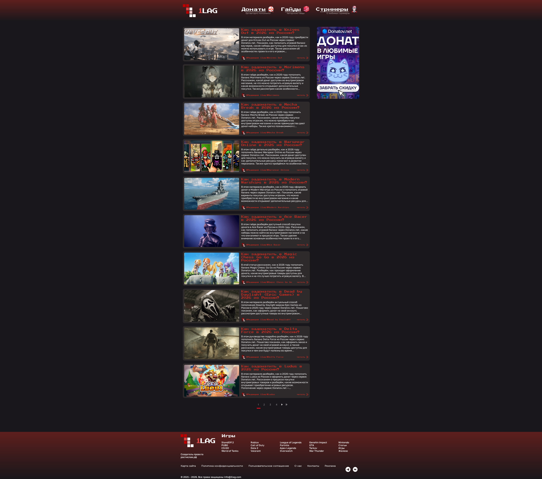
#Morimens (273, 95)
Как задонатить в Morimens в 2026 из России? (273, 69)
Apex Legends (288, 448)
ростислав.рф (189, 457)
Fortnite (284, 445)
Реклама (330, 465)
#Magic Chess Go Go (279, 282)
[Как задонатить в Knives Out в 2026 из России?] (211, 44)
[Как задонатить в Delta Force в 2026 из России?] (211, 343)
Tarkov (313, 448)
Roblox (255, 442)
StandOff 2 (227, 442)
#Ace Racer (274, 245)
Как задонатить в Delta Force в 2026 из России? (270, 330)
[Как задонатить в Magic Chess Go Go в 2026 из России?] (211, 268)
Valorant (256, 451)
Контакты (313, 465)
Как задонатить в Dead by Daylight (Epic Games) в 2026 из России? (271, 294)
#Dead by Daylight (279, 319)
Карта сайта (188, 465)
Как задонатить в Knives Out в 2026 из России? (270, 31)
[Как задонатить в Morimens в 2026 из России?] (211, 81)
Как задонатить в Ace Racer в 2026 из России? (274, 218)
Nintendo (343, 442)
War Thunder (316, 451)
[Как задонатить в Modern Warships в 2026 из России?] (211, 194)
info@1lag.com (232, 476)
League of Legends (290, 442)
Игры (341, 448)
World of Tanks (229, 451)
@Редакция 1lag (256, 58)
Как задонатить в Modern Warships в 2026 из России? (274, 181)
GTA (311, 445)
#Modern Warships (278, 207)
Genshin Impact (318, 442)
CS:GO (225, 448)
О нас (298, 465)
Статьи (342, 445)
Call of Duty (257, 445)
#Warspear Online (278, 170)
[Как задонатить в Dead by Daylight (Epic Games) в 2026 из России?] (211, 306)
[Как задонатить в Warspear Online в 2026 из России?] (211, 156)
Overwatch (286, 451)
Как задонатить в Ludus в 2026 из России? (271, 368)
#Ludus (271, 394)
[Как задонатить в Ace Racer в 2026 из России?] (211, 231)
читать (301, 58)
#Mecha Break (275, 132)
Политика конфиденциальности (222, 465)
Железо (343, 451)
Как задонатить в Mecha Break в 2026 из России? (270, 106)
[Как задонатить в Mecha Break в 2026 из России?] (211, 119)
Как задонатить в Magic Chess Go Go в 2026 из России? (269, 257)
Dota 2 (254, 448)
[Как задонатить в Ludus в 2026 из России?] (211, 381)
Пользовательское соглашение (268, 465)
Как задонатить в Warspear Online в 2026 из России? (273, 143)
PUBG (224, 445)
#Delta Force (275, 357)
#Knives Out (274, 58)
